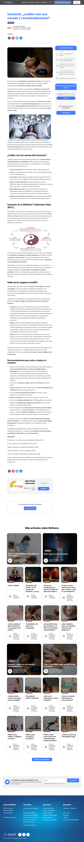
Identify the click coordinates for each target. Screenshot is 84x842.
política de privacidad (59, 783)
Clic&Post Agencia (8, 808)
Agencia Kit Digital (8, 810)
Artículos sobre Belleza (29, 813)
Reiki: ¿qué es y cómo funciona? (56, 554)
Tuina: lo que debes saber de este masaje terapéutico (67, 59)
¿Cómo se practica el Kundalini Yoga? (69, 736)
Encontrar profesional (41, 2)
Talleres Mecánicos (48, 817)
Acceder (76, 2)
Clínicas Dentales (47, 813)
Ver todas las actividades (50, 819)
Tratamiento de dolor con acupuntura (32, 626)
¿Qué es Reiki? (13, 585)
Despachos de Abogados (50, 815)
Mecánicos (27, 488)
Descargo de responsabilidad (71, 819)
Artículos (24, 2)
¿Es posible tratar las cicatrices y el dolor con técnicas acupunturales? (51, 627)
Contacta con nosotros (9, 817)
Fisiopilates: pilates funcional (67, 78)
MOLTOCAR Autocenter (19, 26)
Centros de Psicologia (49, 810)
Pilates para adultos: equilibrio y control (15, 737)
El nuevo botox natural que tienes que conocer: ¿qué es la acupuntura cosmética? (69, 589)
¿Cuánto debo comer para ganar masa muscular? (14, 698)
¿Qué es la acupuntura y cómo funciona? (51, 698)
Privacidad (66, 815)
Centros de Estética (48, 808)
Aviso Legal (66, 813)
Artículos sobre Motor (29, 822)
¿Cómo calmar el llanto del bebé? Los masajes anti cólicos (14, 627)
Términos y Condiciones (69, 808)
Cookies (65, 817)
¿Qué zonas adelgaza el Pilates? (65, 54)
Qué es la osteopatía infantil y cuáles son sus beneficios (23, 555)
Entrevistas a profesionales (30, 808)
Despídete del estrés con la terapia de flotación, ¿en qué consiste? (66, 65)
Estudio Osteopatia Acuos (19, 559)
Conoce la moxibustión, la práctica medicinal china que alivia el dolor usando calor (67, 72)
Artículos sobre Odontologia (30, 817)
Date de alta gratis (30, 508)
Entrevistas (31, 2)
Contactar (44, 488)
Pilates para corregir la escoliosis (30, 737)
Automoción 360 (7, 813)
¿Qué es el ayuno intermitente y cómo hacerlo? (68, 698)
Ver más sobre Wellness (42, 759)
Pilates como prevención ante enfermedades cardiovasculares (50, 738)
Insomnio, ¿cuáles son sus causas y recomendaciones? (21, 665)
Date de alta (66, 113)
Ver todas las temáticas (29, 825)
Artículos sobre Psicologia (30, 815)
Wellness (11, 22)
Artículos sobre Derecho (29, 819)
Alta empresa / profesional (63, 2)
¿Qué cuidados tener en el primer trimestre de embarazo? (68, 627)
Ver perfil (44, 483)
